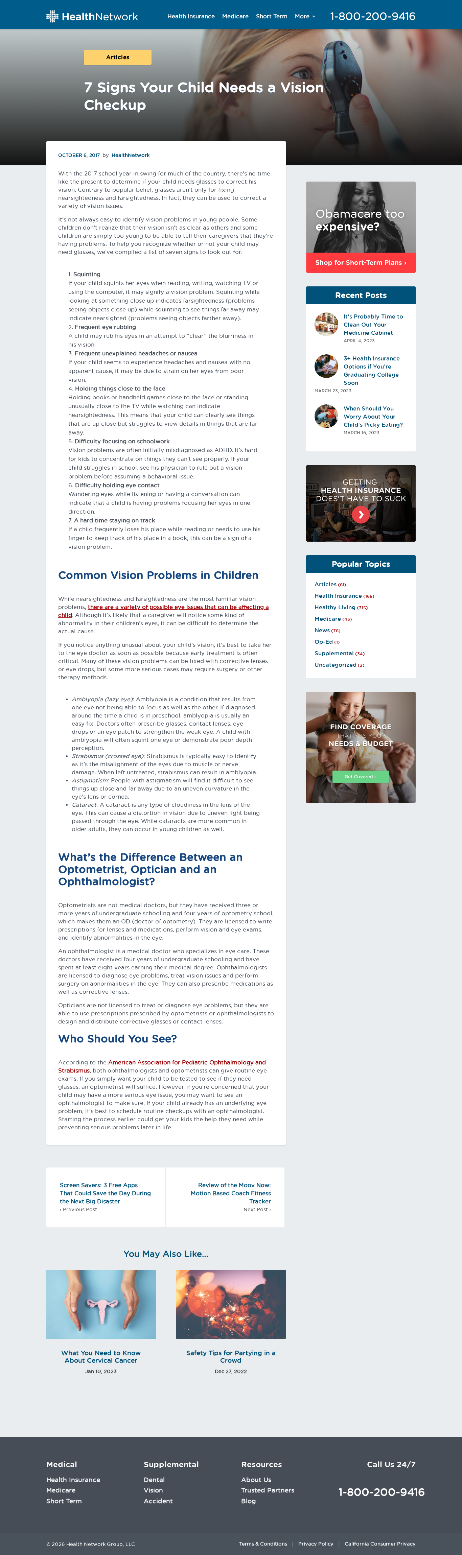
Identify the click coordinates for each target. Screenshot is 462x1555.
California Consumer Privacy (380, 1544)
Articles (118, 57)
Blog (248, 1501)
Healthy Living (335, 607)
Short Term (271, 16)
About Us (256, 1479)
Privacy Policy (315, 1544)
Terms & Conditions (263, 1544)
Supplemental (334, 653)
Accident (158, 1501)
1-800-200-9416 (373, 16)
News (322, 630)
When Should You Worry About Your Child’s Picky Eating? (373, 416)
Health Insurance (191, 16)
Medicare (235, 16)
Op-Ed (324, 642)
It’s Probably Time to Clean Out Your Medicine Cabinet (373, 324)
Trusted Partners (267, 1490)
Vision (153, 1490)
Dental (154, 1479)
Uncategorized (335, 665)
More (302, 16)
